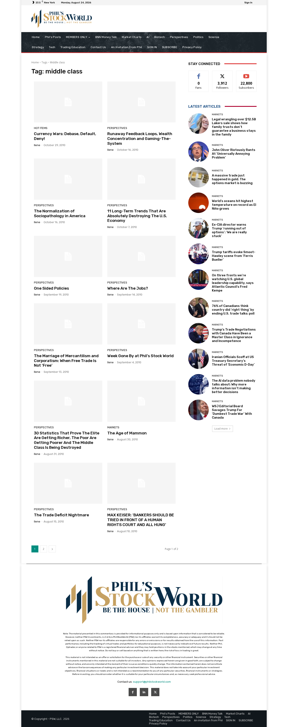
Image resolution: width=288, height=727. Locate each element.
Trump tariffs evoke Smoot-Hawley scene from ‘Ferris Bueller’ (233, 256)
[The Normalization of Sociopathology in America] (68, 179)
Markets (113, 427)
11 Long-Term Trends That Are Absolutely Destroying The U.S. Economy (137, 216)
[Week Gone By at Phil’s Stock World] (141, 323)
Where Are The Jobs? (127, 288)
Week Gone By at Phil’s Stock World (140, 355)
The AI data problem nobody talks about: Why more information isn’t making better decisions (233, 386)
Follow (222, 74)
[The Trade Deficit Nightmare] (68, 483)
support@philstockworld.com (152, 681)
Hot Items (40, 128)
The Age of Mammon (127, 433)
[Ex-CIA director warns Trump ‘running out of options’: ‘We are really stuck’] (198, 228)
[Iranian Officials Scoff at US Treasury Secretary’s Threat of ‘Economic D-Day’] (198, 359)
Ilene (37, 145)
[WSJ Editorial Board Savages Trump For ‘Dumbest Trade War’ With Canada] (198, 410)
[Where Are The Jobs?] (141, 256)
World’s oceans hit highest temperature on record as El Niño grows (234, 204)
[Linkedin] (144, 692)
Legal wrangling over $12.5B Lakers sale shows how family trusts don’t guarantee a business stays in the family (234, 126)
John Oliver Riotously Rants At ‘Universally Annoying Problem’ (233, 153)
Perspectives (117, 128)
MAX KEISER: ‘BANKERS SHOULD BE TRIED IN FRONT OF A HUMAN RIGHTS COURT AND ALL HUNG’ (140, 520)
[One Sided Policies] (68, 256)
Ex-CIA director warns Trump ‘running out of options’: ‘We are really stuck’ (229, 230)
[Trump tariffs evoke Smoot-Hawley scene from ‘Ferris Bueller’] (198, 254)
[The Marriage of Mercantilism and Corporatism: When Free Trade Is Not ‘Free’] (68, 323)
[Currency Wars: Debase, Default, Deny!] (68, 101)
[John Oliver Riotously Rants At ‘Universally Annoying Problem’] (198, 151)
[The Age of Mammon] (141, 401)
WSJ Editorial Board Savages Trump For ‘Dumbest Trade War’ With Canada (232, 411)
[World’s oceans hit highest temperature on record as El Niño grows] (198, 203)
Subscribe (246, 74)
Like (198, 74)
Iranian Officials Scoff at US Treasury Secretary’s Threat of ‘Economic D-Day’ (233, 360)
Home (35, 62)
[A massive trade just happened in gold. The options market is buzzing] (198, 177)
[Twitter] (155, 692)
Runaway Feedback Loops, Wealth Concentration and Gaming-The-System (139, 138)
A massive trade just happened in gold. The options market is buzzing (232, 179)
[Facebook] (133, 692)
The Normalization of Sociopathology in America (59, 213)
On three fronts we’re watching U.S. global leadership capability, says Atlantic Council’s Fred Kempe (233, 282)
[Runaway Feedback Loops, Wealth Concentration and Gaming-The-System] (141, 101)
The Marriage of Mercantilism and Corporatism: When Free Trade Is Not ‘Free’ (66, 360)
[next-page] (52, 548)
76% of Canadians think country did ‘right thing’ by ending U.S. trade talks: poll (233, 309)
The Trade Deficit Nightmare (61, 515)
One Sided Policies (51, 288)
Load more (221, 428)
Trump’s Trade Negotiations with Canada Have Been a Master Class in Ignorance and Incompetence (234, 335)
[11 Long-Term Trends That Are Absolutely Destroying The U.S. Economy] (141, 179)
